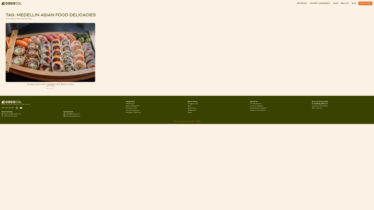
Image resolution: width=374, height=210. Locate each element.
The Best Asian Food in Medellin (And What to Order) (50, 84)
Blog (354, 3)
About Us (344, 3)
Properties (302, 3)
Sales (335, 3)
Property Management (320, 3)
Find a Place (365, 3)
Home (8, 18)
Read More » (50, 88)
